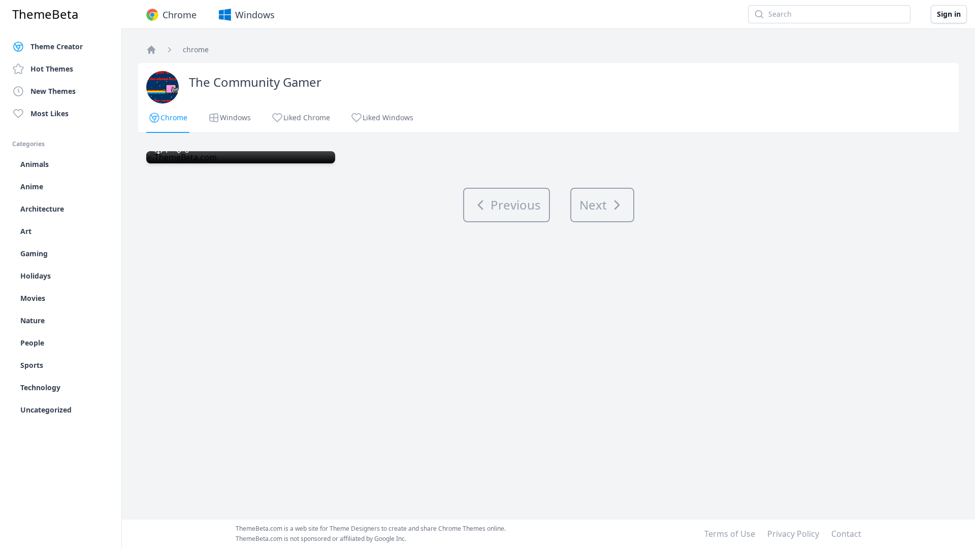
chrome (196, 49)
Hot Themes (51, 69)
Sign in (949, 14)
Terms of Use (729, 533)
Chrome (179, 15)
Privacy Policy (793, 533)
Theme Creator (56, 46)
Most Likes (49, 113)
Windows (255, 15)
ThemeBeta (45, 14)
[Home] (151, 50)
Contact (846, 533)
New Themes (53, 91)
